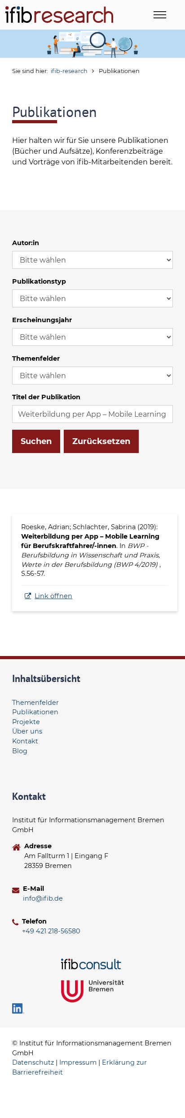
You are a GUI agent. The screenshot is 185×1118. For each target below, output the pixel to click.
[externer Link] (92, 964)
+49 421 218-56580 (51, 931)
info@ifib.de (43, 898)
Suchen (36, 441)
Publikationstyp (39, 281)
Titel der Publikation (46, 397)
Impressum (78, 1062)
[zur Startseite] (59, 14)
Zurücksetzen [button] (101, 441)
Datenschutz (33, 1062)
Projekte (26, 722)
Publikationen (35, 712)
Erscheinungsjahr (42, 320)
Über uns (27, 731)
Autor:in (25, 243)
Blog (19, 751)
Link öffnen (53, 596)
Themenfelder (36, 358)
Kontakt (25, 741)
